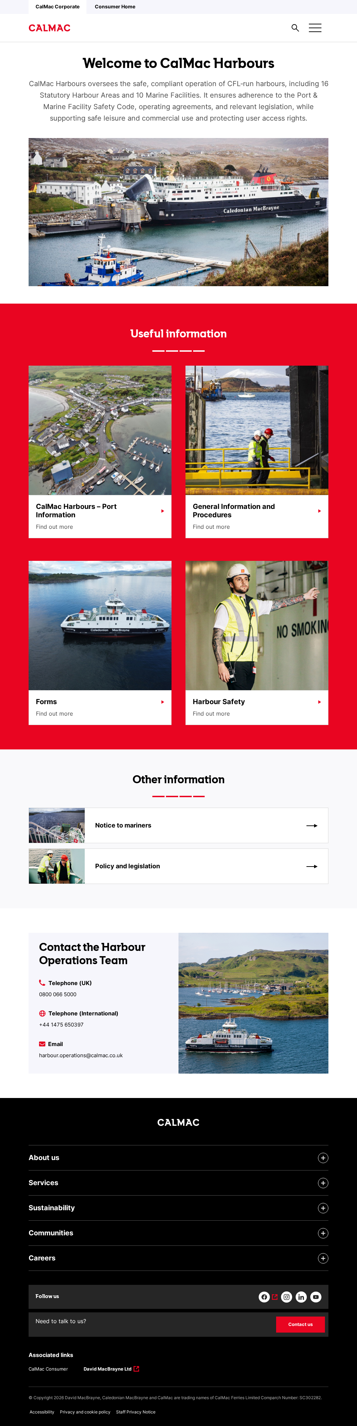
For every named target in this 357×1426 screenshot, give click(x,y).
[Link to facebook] (268, 1297)
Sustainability (52, 1208)
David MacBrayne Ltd (107, 1369)
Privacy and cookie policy (85, 1411)
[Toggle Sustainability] (323, 1208)
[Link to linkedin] (301, 1297)
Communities (51, 1233)
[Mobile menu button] (315, 28)
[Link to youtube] (315, 1297)
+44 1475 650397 (61, 1024)
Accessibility (42, 1411)
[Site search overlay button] (295, 28)
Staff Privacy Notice (135, 1411)
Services (43, 1183)
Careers (42, 1258)
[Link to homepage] (49, 27)
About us (44, 1157)
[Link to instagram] (286, 1297)
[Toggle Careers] (323, 1258)
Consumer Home (115, 6)
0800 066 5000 (57, 994)
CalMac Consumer (48, 1369)
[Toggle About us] (323, 1158)
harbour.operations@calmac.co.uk (81, 1055)
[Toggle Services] (323, 1183)
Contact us (300, 1324)
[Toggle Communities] (323, 1233)
